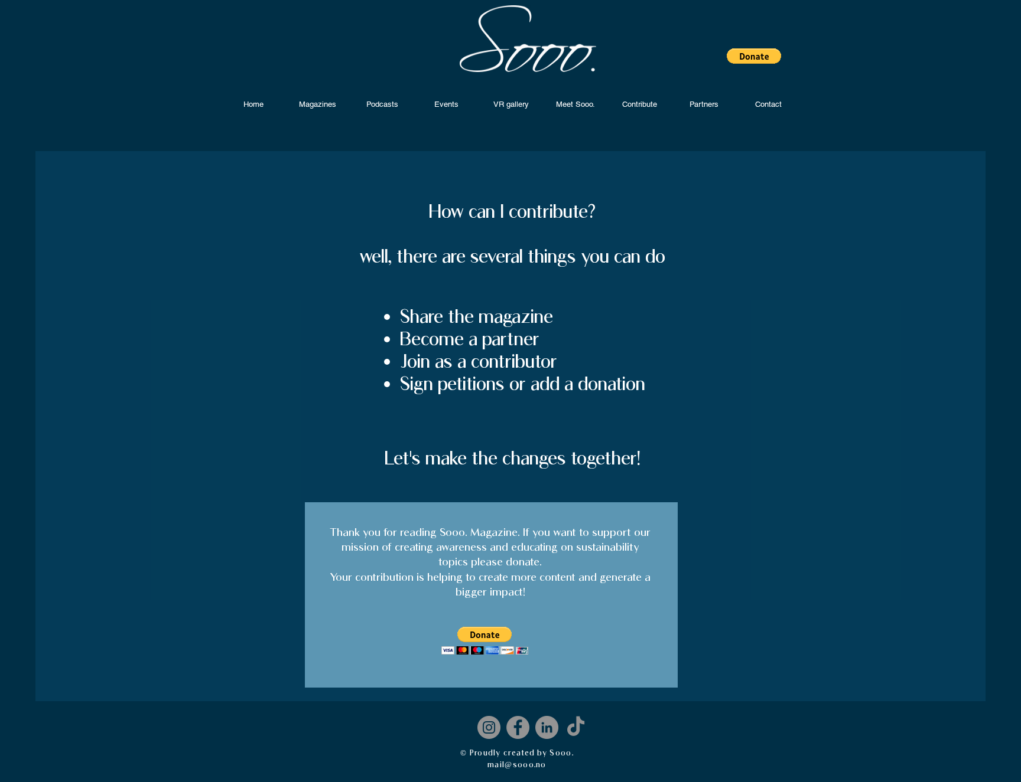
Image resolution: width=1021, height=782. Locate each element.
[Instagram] (488, 727)
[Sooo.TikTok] (575, 727)
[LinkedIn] (546, 727)
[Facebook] (517, 727)
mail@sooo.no (517, 764)
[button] (754, 56)
